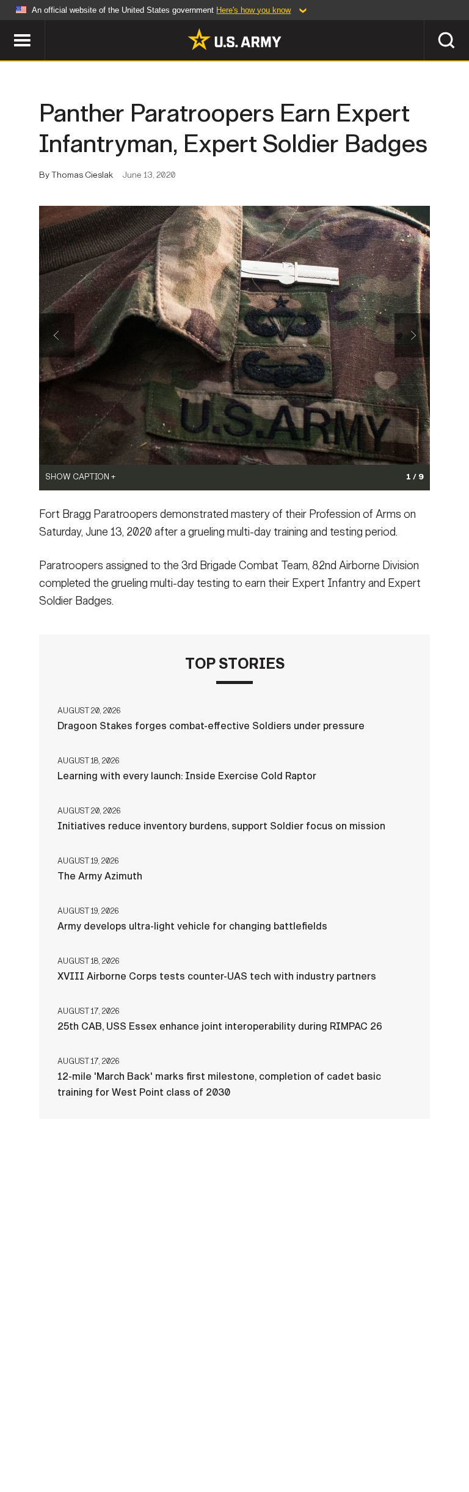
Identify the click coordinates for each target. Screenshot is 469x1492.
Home (27, 1430)
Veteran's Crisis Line (234, 1447)
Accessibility (304, 1430)
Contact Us (86, 1430)
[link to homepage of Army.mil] (234, 39)
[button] (6, 26)
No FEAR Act (427, 1430)
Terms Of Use (220, 1430)
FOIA (369, 1430)
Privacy (151, 1430)
